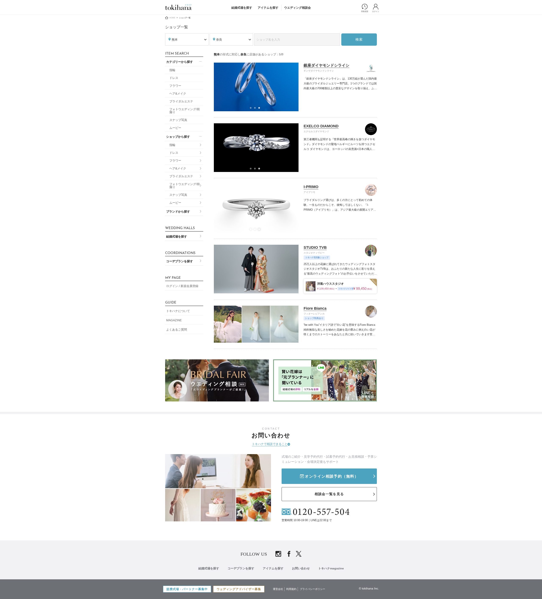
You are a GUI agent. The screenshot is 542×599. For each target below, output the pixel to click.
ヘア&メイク (177, 93)
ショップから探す (178, 136)
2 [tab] (256, 109)
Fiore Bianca (315, 308)
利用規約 (291, 589)
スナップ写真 (178, 120)
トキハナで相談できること (270, 444)
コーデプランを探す (179, 261)
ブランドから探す (178, 211)
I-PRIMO (311, 187)
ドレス (173, 78)
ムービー (175, 127)
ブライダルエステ (181, 101)
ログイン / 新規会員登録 (182, 286)
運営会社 (278, 589)
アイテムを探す (268, 7)
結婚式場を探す (241, 7)
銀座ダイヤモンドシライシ (326, 65)
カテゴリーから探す (179, 61)
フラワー (175, 85)
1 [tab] (252, 109)
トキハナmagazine (331, 568)
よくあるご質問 (176, 329)
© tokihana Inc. (369, 588)
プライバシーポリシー (312, 589)
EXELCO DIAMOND (321, 126)
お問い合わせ (301, 568)
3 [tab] (260, 109)
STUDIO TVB (315, 247)
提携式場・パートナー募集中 (187, 589)
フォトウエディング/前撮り (184, 110)
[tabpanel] (256, 87)
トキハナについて (178, 311)
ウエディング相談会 (297, 7)
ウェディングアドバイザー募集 (239, 589)
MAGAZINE (174, 320)
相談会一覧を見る (329, 494)
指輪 (172, 70)
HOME (172, 18)
